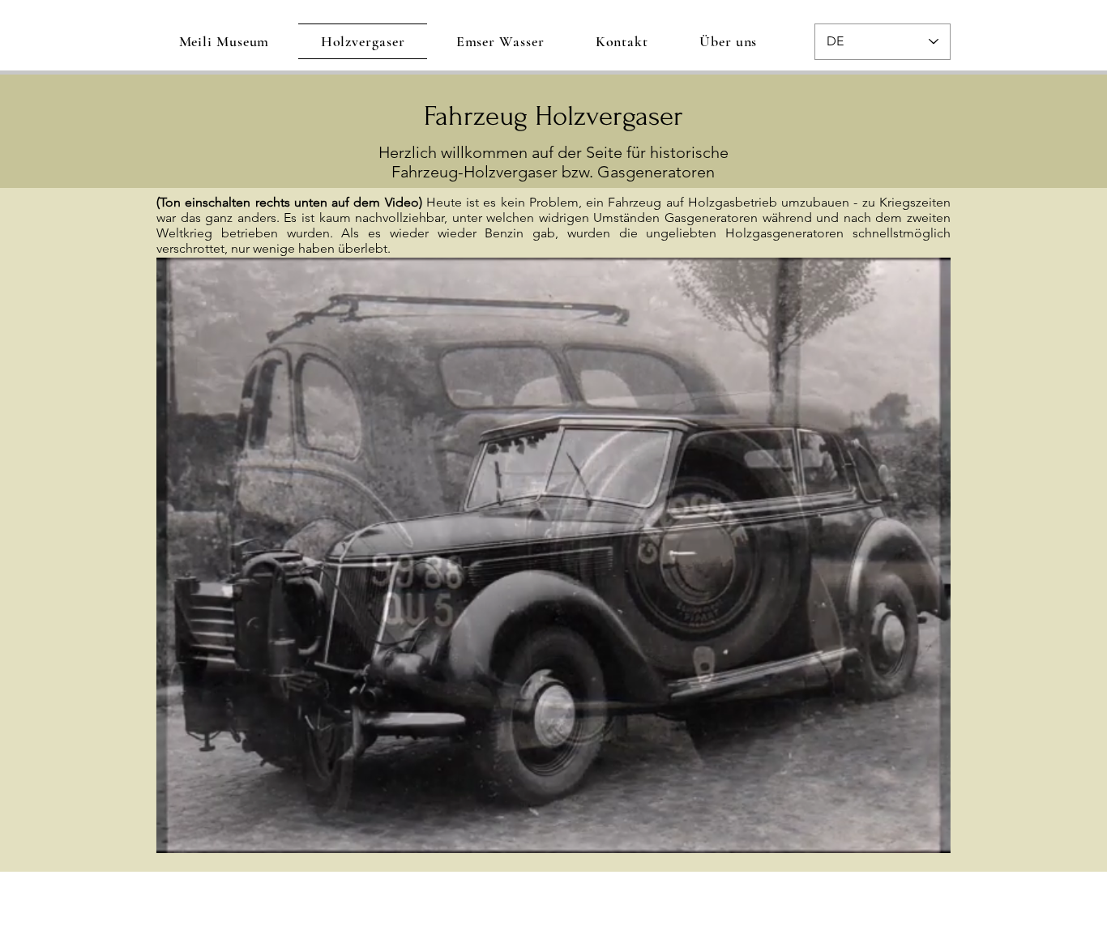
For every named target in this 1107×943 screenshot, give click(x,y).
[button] (930, 835)
